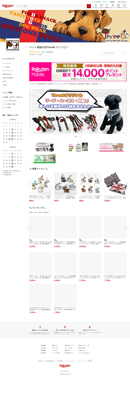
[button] (123, 2)
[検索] (89, 6)
